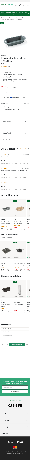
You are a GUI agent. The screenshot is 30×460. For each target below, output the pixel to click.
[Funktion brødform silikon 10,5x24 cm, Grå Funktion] (15, 37)
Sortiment (5, 420)
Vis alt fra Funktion (7, 237)
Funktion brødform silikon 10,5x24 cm (12, 19)
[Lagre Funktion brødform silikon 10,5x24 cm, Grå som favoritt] (27, 344)
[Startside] (7, 4)
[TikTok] (19, 405)
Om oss (5, 433)
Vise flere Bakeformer (8, 332)
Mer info (25, 97)
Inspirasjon (6, 427)
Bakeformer (9, 17)
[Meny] (28, 5)
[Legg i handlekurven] (11, 229)
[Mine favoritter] (20, 5)
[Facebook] (10, 405)
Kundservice (6, 414)
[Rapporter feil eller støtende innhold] (27, 163)
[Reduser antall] (2, 344)
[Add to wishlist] (7, 229)
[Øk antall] (7, 344)
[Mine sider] (16, 5)
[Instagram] (15, 405)
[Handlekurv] (24, 5)
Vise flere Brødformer (8, 329)
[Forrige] (3, 37)
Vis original (14, 163)
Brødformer (18, 17)
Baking (3, 17)
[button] (5, 66)
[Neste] (27, 37)
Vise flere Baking (7, 335)
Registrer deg (24, 80)
